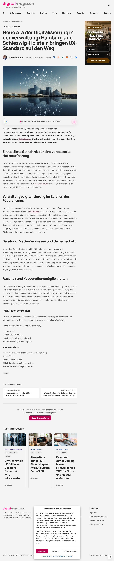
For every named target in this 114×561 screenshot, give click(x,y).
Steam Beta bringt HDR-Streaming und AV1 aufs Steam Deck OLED (40, 464)
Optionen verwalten (70, 551)
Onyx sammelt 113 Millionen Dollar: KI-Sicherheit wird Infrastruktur (14, 469)
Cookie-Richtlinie (46, 556)
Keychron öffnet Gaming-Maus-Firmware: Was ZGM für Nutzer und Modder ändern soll (65, 467)
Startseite (5, 22)
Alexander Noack (16, 57)
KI (3, 13)
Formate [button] (107, 13)
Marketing (66, 13)
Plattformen (34, 211)
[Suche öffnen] (102, 4)
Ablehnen (55, 551)
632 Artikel (28, 58)
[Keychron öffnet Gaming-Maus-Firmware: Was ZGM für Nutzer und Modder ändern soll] (65, 439)
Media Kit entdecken (98, 61)
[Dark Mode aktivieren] (108, 4)
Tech (54, 13)
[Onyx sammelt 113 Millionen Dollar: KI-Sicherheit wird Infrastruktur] (14, 439)
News (6, 373)
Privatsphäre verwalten (109, 556)
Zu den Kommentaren (40, 418)
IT (32, 452)
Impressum (69, 556)
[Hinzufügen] (6, 122)
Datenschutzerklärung (59, 556)
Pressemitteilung (93, 54)
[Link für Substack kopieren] (67, 57)
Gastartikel (91, 49)
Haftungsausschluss (96, 524)
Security (80, 13)
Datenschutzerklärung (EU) (98, 517)
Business (31, 13)
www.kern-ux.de (41, 183)
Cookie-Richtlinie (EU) (97, 520)
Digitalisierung (25, 139)
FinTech (43, 13)
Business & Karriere (16, 22)
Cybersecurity (11, 452)
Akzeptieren (42, 551)
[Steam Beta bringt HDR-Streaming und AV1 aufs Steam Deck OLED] (40, 439)
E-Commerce (15, 13)
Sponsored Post (93, 44)
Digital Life (94, 13)
